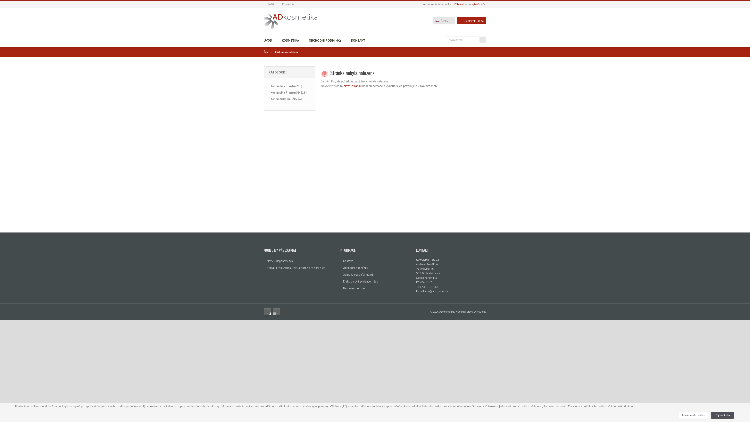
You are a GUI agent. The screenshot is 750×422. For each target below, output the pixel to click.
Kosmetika (290, 40)
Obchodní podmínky (325, 40)
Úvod (268, 40)
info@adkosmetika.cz (438, 291)
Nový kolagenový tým (280, 261)
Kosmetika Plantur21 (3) (287, 86)
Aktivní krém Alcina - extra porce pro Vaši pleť (296, 268)
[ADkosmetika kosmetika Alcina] (290, 21)
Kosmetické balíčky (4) (286, 99)
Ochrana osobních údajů (358, 274)
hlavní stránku (353, 86)
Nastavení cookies (354, 288)
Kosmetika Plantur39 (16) (289, 92)
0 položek (474, 20)
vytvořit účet (478, 4)
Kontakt (358, 40)
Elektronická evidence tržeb (360, 281)
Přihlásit (459, 4)
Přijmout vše (722, 415)
